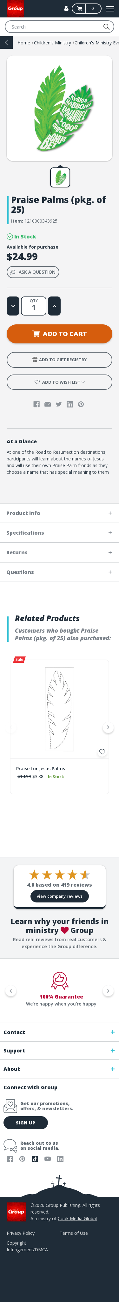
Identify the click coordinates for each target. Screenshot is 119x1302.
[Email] (47, 404)
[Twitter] (59, 404)
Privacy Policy (21, 1233)
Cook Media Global (77, 1218)
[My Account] (66, 8)
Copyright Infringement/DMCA (27, 1246)
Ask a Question (37, 272)
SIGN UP (25, 1123)
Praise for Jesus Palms (40, 768)
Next (108, 727)
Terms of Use (74, 1233)
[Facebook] (36, 404)
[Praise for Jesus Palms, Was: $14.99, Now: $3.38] (59, 709)
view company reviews (60, 896)
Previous (11, 727)
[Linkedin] (70, 404)
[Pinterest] (81, 404)
